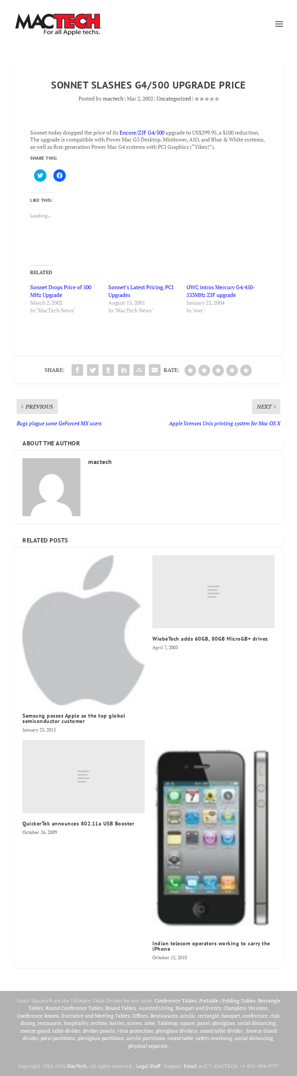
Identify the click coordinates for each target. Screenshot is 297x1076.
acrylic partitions (145, 1038)
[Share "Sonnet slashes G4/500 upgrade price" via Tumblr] (108, 370)
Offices (140, 1015)
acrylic (187, 1015)
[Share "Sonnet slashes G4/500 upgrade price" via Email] (154, 370)
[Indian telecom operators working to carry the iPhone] (213, 836)
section (98, 1023)
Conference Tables (176, 1000)
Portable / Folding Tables (227, 1000)
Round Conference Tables (74, 1007)
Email (190, 1065)
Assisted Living (155, 1007)
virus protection (135, 1030)
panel (203, 1023)
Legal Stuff (148, 1065)
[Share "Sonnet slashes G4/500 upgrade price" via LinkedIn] (123, 370)
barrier (117, 1023)
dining (27, 1023)
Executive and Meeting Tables (95, 1015)
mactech (113, 98)
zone (149, 1023)
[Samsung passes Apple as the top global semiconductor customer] (83, 630)
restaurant (49, 1023)
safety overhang (214, 1038)
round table (180, 1038)
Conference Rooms (38, 1015)
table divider (66, 1030)
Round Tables (121, 1007)
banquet (231, 1015)
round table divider (222, 1030)
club (274, 1015)
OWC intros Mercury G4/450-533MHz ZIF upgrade (220, 290)
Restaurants (164, 1015)
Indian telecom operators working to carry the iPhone (211, 946)
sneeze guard (35, 1030)
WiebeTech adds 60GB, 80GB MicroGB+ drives (210, 638)
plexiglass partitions (101, 1038)
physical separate (148, 1045)
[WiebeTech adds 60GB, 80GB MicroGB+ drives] (213, 591)
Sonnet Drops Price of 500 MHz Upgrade (60, 290)
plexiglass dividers (176, 1030)
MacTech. (77, 1065)
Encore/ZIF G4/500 (141, 132)
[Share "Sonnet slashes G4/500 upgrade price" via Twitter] (93, 370)
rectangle (208, 1015)
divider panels (99, 1030)
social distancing (256, 1023)
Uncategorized (174, 98)
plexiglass (223, 1023)
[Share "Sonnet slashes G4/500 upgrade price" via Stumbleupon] (139, 370)
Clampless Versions (246, 1007)
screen (134, 1023)
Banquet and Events (198, 1007)
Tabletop (167, 1023)
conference (255, 1015)
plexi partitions (58, 1038)
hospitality (76, 1023)
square (187, 1023)
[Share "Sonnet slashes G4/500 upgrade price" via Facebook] (77, 370)
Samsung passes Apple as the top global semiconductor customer (73, 718)
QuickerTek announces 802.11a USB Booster (78, 823)
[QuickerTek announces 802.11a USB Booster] (83, 776)
